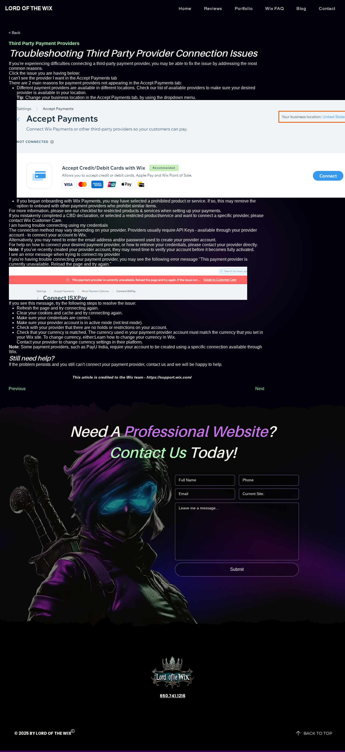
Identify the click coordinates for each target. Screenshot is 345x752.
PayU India (97, 347)
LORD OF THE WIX (28, 8)
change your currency (141, 337)
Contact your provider (37, 342)
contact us (156, 364)
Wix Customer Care (42, 220)
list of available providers (181, 87)
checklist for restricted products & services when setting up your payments (150, 210)
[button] (326, 8)
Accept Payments (157, 83)
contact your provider (222, 244)
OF (50, 733)
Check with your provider (40, 327)
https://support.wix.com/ (169, 377)
